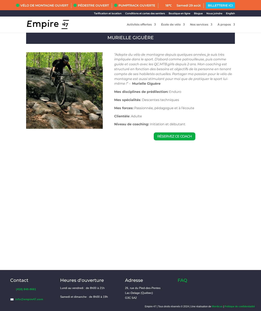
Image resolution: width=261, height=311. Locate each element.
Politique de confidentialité (240, 306)
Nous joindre (214, 13)
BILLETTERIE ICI (220, 5)
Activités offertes (139, 24)
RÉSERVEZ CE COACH (174, 136)
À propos (224, 24)
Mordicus (217, 306)
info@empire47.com (29, 299)
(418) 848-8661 (26, 289)
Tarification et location (108, 13)
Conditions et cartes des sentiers (145, 13)
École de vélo (171, 24)
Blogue (198, 13)
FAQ (182, 280)
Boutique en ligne (179, 13)
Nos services (199, 24)
